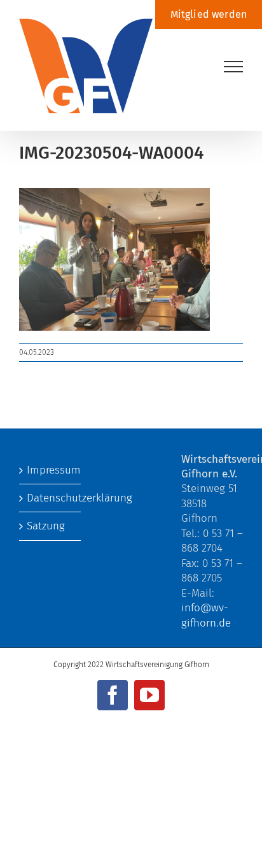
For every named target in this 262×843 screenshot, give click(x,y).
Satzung (46, 526)
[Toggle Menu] (234, 66)
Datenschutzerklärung (50, 498)
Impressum (50, 470)
